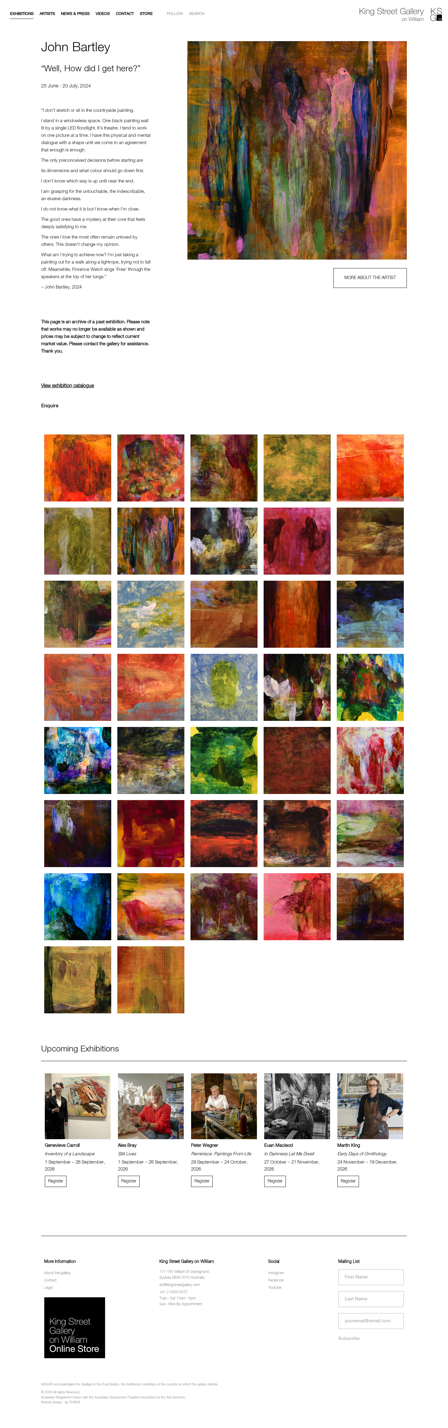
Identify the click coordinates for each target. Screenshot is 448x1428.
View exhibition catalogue (67, 386)
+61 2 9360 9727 (173, 1292)
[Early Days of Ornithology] (370, 1106)
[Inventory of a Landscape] (78, 1106)
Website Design (51, 1402)
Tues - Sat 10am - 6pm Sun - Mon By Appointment (180, 1301)
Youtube (274, 1288)
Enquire (50, 406)
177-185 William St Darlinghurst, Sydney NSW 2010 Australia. (184, 1275)
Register (55, 1181)
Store (146, 14)
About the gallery (57, 1273)
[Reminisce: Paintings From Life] (224, 1106)
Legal (48, 1288)
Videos (103, 14)
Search (196, 14)
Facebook (276, 1280)
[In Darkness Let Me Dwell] (297, 1106)
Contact (125, 14)
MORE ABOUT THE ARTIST (370, 278)
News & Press (75, 14)
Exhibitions (22, 14)
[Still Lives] (151, 1106)
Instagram (276, 1273)
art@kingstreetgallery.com (179, 1285)
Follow (175, 14)
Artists (47, 14)
